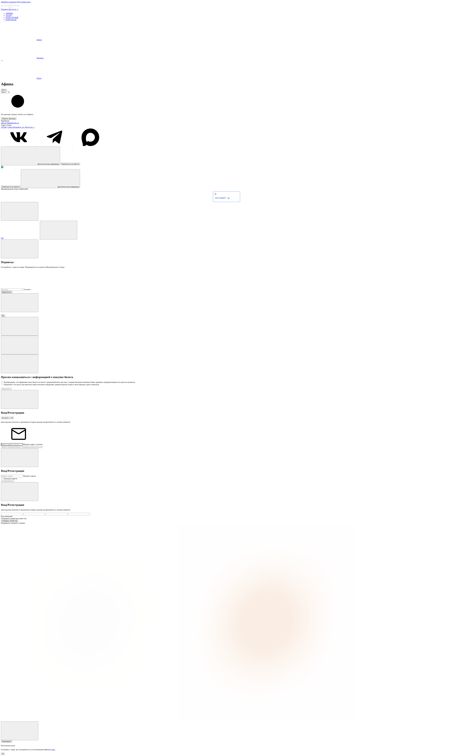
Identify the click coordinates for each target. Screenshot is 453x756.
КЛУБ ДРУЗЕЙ (12, 18)
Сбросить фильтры (8, 119)
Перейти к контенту (9, 2)
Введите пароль (29, 476)
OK (3, 316)
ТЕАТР (9, 16)
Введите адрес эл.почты (33, 444)
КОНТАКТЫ (11, 20)
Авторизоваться (7, 481)
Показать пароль (10, 479)
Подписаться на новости (70, 164)
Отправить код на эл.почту (32, 447)
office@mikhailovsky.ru (10, 123)
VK (12, 418)
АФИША (9, 13)
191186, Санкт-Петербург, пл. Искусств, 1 (17, 127)
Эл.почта (27, 289)
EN (2, 238)
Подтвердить (6, 741)
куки (53, 750)
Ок (3, 754)
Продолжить (6, 389)
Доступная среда (24, 2)
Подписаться (6, 292)
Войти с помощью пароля (11, 447)
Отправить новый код (9, 521)
